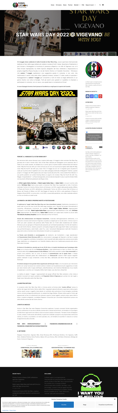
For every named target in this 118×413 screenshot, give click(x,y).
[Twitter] (96, 96)
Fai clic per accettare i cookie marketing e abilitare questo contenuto (94, 137)
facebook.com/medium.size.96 (61, 324)
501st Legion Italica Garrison (27, 183)
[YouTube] (100, 96)
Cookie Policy (5, 410)
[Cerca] (100, 5)
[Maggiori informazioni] (102, 5)
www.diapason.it (33, 324)
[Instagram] (92, 96)
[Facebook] (87, 96)
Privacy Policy (12, 410)
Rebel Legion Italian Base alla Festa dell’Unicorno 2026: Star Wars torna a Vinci (93, 113)
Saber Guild (59, 183)
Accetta (63, 404)
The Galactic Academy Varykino (26, 214)
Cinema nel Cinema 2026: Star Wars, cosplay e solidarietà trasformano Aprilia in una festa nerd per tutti (93, 120)
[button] (115, 399)
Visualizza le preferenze (106, 404)
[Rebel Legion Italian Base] (20, 5)
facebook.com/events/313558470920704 (32, 326)
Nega (84, 404)
